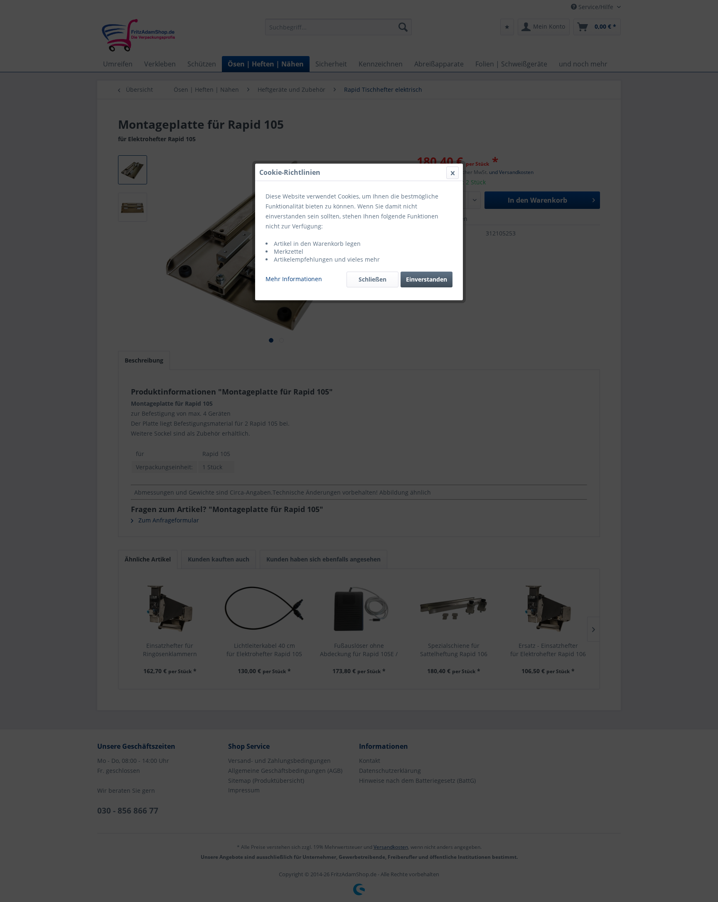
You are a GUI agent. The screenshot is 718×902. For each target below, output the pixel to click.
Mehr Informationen (294, 279)
